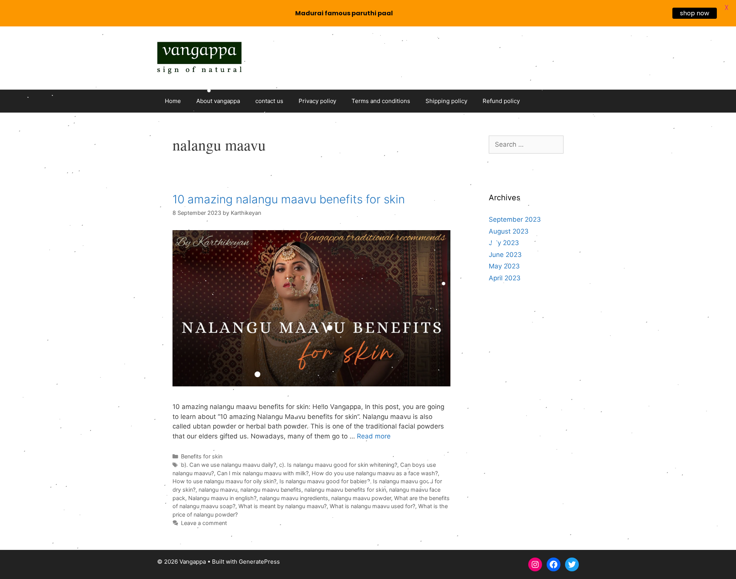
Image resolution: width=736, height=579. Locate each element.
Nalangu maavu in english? (222, 498)
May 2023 (504, 266)
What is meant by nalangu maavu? (282, 506)
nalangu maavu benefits (270, 489)
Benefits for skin (201, 456)
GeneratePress (259, 561)
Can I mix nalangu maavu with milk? (263, 473)
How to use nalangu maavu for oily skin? (224, 481)
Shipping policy (446, 101)
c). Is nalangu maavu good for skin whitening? (338, 464)
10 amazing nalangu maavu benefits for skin (288, 199)
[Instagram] (535, 564)
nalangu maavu (218, 489)
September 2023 (515, 219)
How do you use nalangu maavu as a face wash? (375, 473)
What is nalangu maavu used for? (372, 506)
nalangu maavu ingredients (294, 498)
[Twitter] (572, 564)
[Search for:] (526, 144)
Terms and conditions (381, 101)
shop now (694, 13)
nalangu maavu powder (361, 498)
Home (173, 101)
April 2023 (505, 278)
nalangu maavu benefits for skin (345, 489)
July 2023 (504, 243)
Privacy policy (317, 101)
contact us (269, 101)
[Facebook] (553, 564)
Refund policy (501, 101)
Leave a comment (204, 523)
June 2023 (505, 254)
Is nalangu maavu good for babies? (324, 481)
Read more (374, 436)
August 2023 (509, 231)
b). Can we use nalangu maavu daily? (228, 464)
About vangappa (218, 101)
